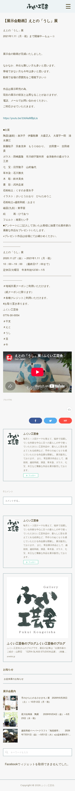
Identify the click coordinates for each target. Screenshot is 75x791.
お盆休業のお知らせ (13, 678)
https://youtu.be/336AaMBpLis (20, 118)
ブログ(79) (7, 399)
